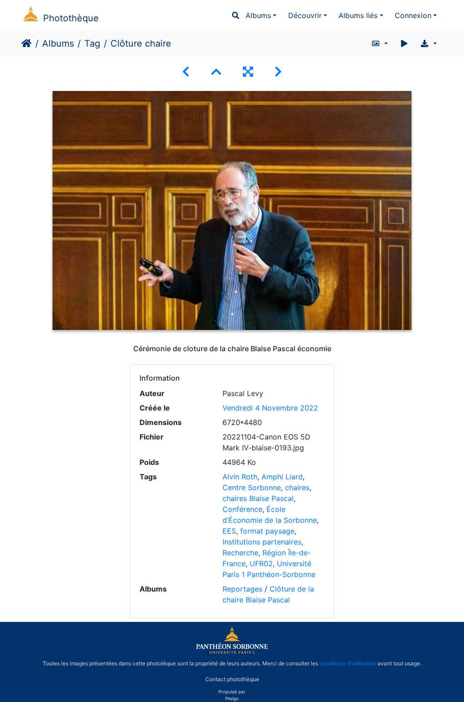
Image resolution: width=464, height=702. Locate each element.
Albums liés (357, 15)
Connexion (413, 15)
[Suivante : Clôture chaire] (278, 72)
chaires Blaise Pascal (258, 498)
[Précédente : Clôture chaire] (185, 72)
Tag (92, 43)
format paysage (267, 530)
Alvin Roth (239, 476)
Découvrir (305, 15)
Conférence (242, 509)
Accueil (26, 43)
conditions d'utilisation (347, 663)
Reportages (242, 588)
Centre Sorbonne (251, 487)
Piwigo (232, 698)
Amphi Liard (282, 476)
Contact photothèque (232, 678)
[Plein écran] (248, 72)
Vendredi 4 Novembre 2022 (270, 407)
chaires (297, 487)
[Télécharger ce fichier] (428, 43)
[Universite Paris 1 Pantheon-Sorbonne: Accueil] (232, 651)
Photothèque (71, 18)
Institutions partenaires (261, 541)
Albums (258, 15)
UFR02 (261, 563)
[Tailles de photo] (379, 43)
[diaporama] (404, 43)
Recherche (240, 552)
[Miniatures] (216, 72)
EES (229, 530)
